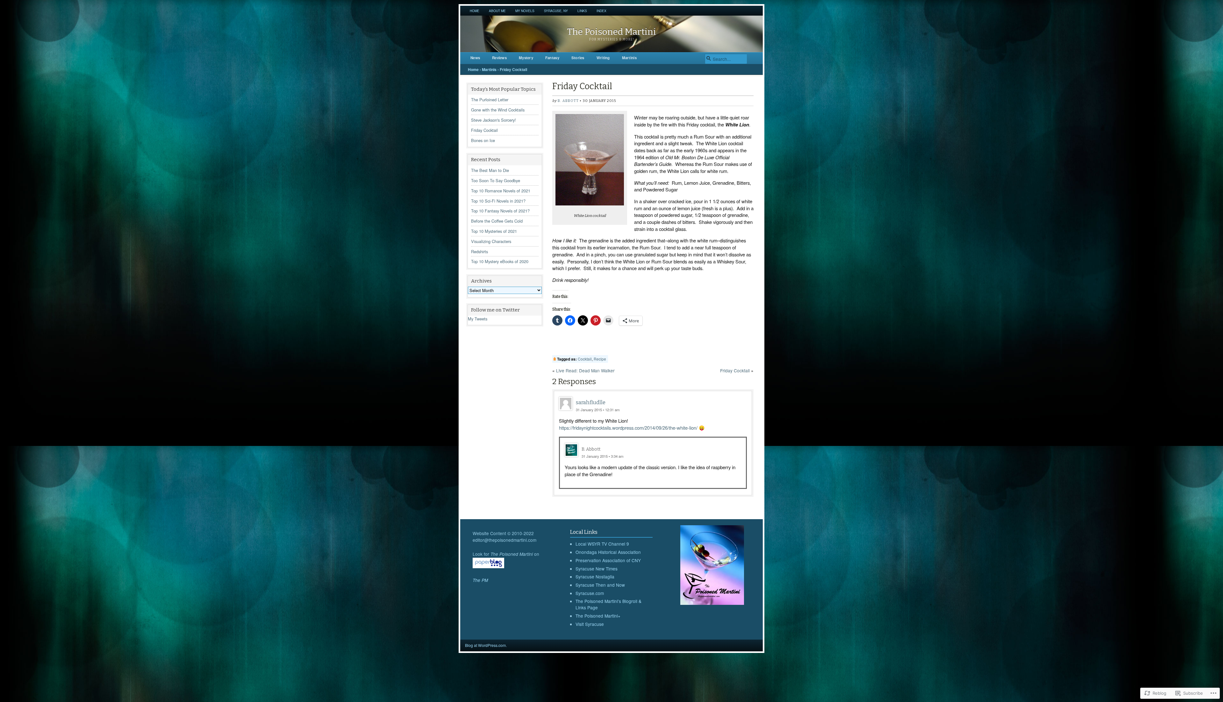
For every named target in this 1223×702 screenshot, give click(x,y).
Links (582, 10)
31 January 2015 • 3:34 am (603, 456)
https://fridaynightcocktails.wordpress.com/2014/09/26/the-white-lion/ (628, 427)
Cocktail (585, 359)
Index (601, 10)
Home (474, 10)
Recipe (600, 359)
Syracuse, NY (556, 10)
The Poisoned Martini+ (598, 615)
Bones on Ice (483, 140)
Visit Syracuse (590, 624)
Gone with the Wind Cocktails (498, 110)
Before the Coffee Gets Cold (497, 221)
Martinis (629, 58)
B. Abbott (568, 101)
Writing (603, 58)
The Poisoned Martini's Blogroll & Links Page (608, 604)
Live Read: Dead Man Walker (585, 370)
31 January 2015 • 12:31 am (598, 409)
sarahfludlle (590, 402)
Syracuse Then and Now (600, 585)
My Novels (524, 10)
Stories (577, 58)
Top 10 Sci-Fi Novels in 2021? (498, 201)
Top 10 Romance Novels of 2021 (500, 191)
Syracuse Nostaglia (595, 576)
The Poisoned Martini (611, 31)
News (475, 58)
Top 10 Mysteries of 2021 (494, 231)
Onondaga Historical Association (608, 552)
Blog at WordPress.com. (486, 645)
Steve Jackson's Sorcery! (493, 120)
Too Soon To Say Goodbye (495, 180)
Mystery (526, 58)
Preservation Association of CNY (608, 560)
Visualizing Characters (491, 241)
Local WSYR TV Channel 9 (602, 544)
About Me (497, 10)
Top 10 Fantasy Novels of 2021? (500, 211)
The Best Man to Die (490, 170)
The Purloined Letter (489, 100)
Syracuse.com (590, 593)
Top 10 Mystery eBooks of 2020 (499, 261)
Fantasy (552, 58)
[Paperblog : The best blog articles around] (488, 566)
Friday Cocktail (484, 130)
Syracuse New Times (597, 568)
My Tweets (477, 319)
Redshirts (479, 251)
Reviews (499, 58)
